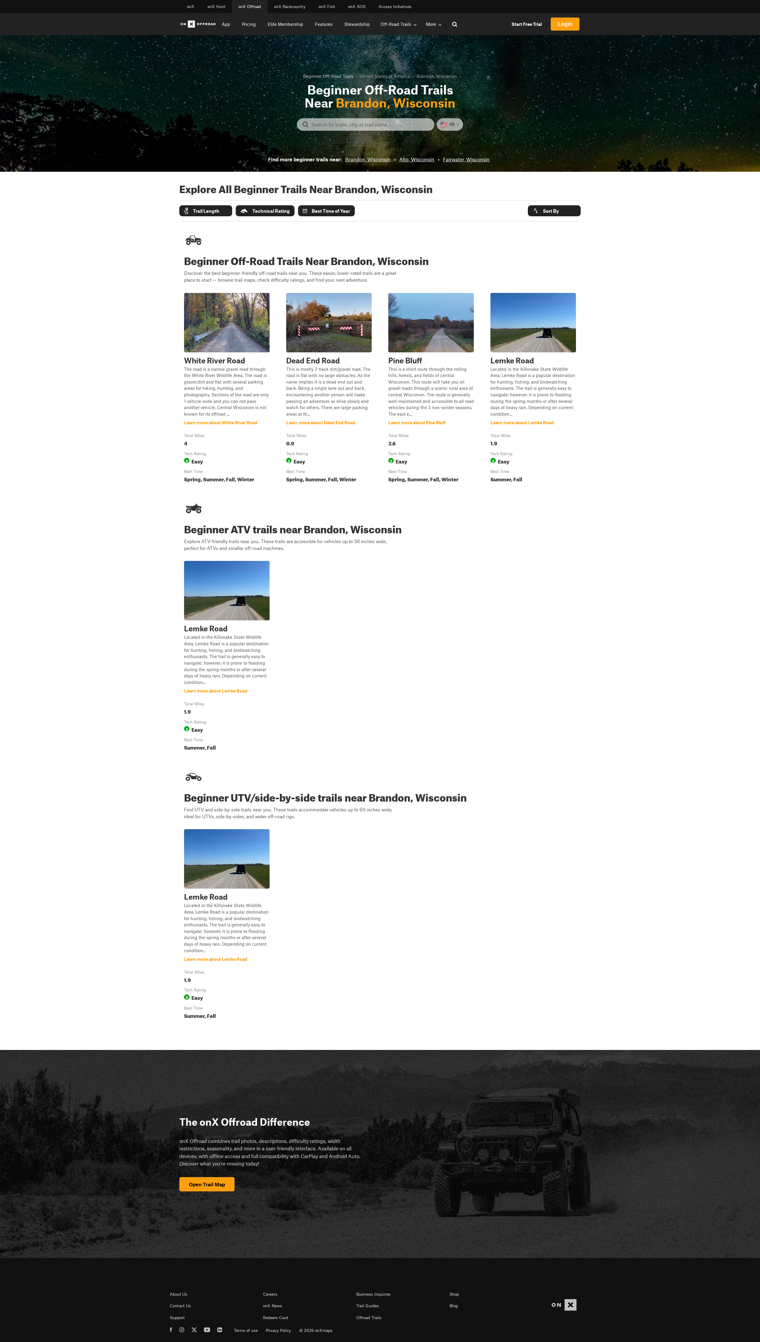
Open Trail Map (207, 1184)
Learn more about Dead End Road (328, 389)
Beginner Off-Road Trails (328, 76)
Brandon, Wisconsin (368, 159)
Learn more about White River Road (226, 389)
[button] (205, 210)
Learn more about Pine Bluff (431, 389)
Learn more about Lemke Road (533, 389)
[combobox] (370, 124)
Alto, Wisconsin (416, 159)
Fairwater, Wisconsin (466, 159)
